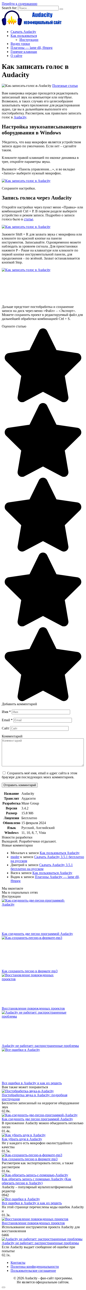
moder (15, 857)
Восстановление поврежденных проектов (33, 1008)
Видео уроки (20, 44)
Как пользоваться (24, 36)
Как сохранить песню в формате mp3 (30, 971)
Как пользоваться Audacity (60, 853)
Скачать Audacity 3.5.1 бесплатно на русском (42, 867)
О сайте (16, 56)
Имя (6, 712)
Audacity (20, 117)
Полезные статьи (65, 86)
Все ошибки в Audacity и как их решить (32, 1083)
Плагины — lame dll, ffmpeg (31, 48)
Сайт (5, 728)
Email (7, 720)
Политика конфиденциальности (35, 1266)
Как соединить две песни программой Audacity (37, 934)
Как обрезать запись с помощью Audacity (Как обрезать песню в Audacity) (36, 1181)
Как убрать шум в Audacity (22, 1139)
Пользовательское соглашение (33, 1270)
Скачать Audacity (23, 32)
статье (28, 219)
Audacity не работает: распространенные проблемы (40, 1046)
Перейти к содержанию (19, 4)
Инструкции (28, 40)
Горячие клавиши (24, 52)
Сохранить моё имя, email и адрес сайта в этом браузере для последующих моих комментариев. (39, 775)
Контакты (18, 1262)
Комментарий (12, 736)
